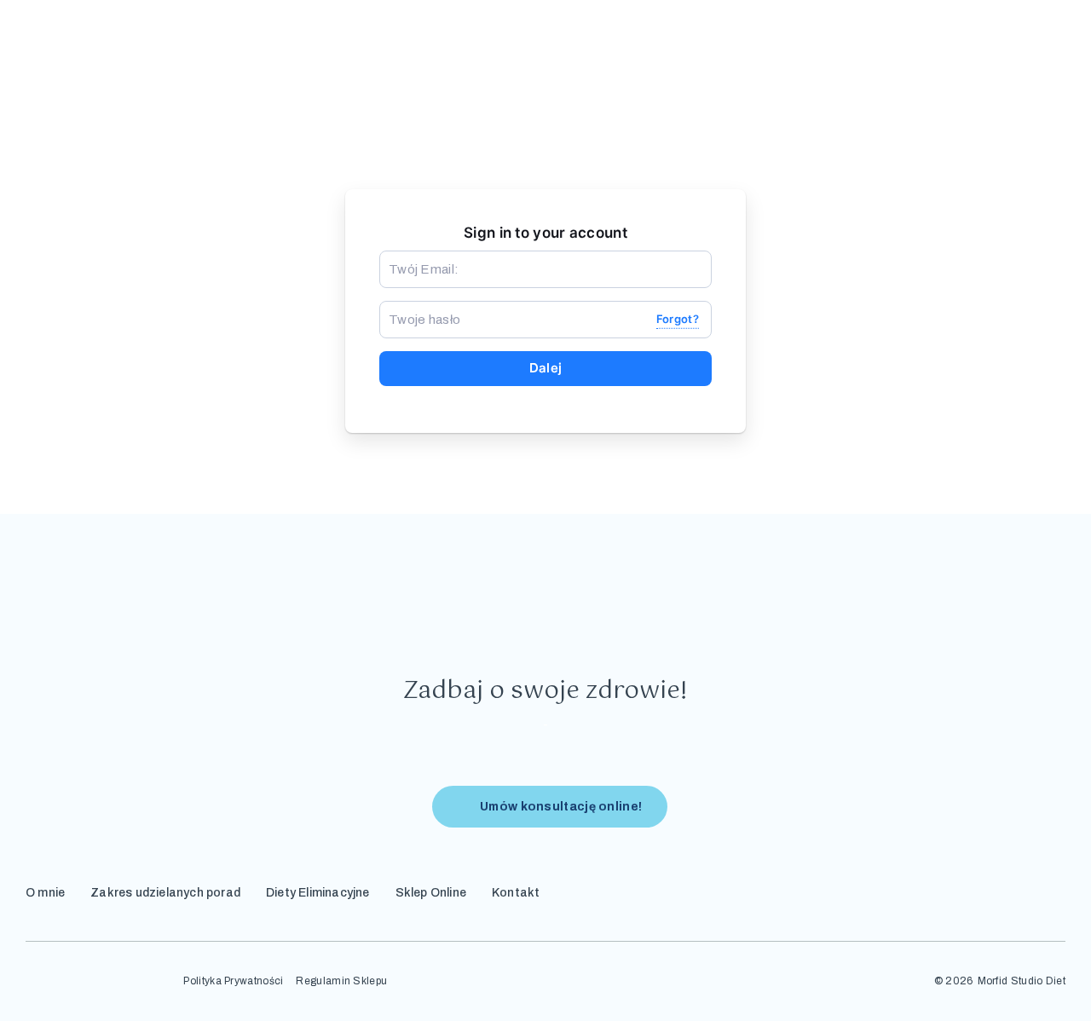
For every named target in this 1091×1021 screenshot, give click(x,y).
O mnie (45, 892)
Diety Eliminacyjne (318, 892)
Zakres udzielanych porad (165, 892)
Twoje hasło (417, 308)
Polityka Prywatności (233, 981)
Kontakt (516, 892)
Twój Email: (415, 257)
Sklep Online (430, 892)
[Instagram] (979, 890)
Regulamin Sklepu (341, 981)
